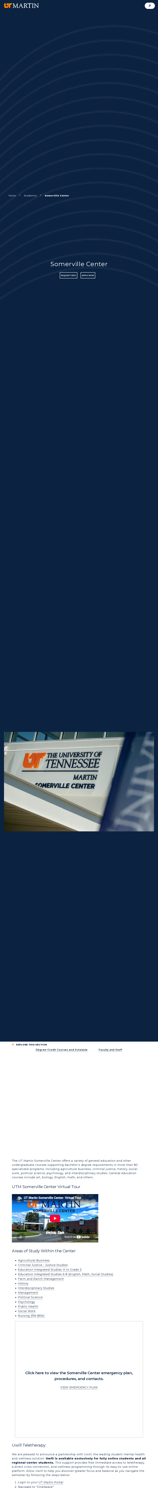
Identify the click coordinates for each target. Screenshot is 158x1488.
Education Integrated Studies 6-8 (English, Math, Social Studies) (65, 1274)
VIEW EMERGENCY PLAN (79, 1387)
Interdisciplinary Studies (36, 1288)
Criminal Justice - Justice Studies (43, 1265)
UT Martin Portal (51, 1482)
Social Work (27, 1311)
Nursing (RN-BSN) (31, 1315)
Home (12, 195)
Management (28, 1292)
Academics (30, 195)
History (23, 1283)
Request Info (68, 275)
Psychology (26, 1302)
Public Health (28, 1306)
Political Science (30, 1297)
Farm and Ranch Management (41, 1279)
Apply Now (88, 275)
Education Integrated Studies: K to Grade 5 (49, 1269)
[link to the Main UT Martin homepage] (21, 6)
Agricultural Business (34, 1260)
